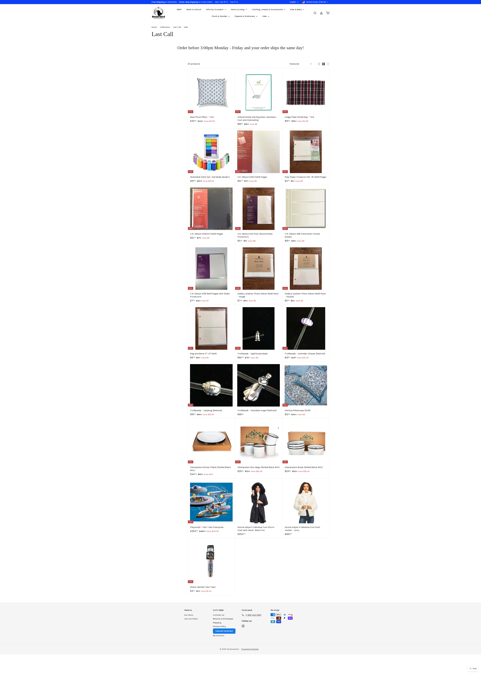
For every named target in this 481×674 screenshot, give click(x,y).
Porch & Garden (220, 16)
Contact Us (218, 615)
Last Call (177, 27)
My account (218, 635)
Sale (264, 16)
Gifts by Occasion (215, 9)
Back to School (194, 9)
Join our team (191, 618)
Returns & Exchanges (223, 618)
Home (154, 27)
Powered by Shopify (250, 649)
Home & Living (238, 9)
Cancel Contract (224, 631)
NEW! (179, 9)
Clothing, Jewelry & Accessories (267, 9)
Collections (165, 27)
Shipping (217, 622)
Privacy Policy (219, 626)
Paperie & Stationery (245, 16)
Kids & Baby (296, 9)
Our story (188, 615)
